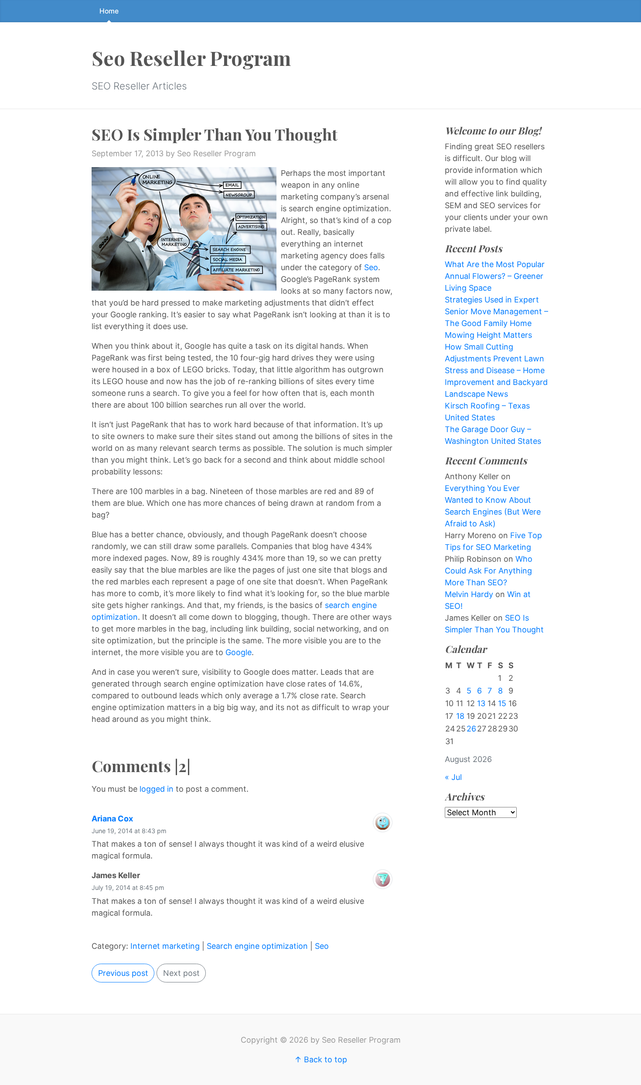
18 (460, 716)
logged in (157, 788)
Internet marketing (165, 946)
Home (109, 11)
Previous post (123, 973)
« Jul (453, 777)
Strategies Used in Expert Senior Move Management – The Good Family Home (496, 311)
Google (238, 652)
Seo (371, 267)
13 (481, 703)
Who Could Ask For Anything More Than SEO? (488, 570)
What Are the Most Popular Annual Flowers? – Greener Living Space (495, 276)
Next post (181, 973)
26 (471, 728)
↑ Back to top (320, 1059)
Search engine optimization (257, 946)
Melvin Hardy (469, 594)
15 (502, 703)
